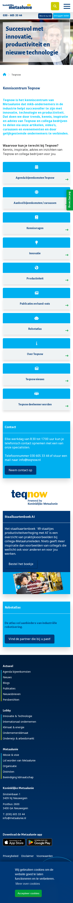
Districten (8, 771)
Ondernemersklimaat (15, 733)
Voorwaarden (44, 856)
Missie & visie (11, 755)
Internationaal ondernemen (19, 721)
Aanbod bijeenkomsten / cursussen (35, 202)
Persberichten (11, 699)
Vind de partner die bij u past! (29, 639)
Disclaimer (27, 856)
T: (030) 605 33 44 (14, 814)
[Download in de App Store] (14, 842)
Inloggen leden (61, 15)
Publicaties (9, 688)
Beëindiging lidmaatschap (18, 777)
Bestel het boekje (21, 564)
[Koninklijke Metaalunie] (24, 6)
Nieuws (7, 677)
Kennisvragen (35, 228)
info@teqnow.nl (30, 460)
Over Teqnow (35, 354)
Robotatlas (35, 328)
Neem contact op (20, 470)
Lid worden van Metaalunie (19, 760)
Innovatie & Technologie (17, 716)
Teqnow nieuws (35, 379)
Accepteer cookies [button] (28, 893)
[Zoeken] (55, 6)
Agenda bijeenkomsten (17, 671)
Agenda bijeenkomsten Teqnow (35, 177)
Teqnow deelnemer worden (35, 404)
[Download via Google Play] (39, 842)
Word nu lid (45, 15)
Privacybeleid (10, 856)
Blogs (6, 683)
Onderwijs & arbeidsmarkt (18, 738)
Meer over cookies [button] (28, 883)
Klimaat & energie (13, 727)
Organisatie (10, 766)
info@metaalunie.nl (14, 818)
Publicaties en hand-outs (35, 303)
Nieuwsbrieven (12, 694)
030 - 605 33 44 (12, 15)
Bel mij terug (70, 200)
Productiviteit (35, 278)
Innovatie (35, 253)
